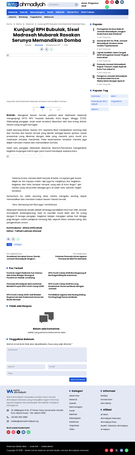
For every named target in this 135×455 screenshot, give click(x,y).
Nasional (39, 45)
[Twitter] (46, 49)
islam (113, 96)
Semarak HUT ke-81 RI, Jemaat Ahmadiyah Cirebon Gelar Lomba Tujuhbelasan (112, 43)
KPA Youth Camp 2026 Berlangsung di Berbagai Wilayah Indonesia (67, 274)
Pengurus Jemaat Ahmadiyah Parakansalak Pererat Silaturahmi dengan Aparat (112, 78)
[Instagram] (112, 2)
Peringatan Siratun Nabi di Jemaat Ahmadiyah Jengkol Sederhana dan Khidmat (111, 31)
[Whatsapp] (51, 49)
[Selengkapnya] (36, 391)
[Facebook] (122, 2)
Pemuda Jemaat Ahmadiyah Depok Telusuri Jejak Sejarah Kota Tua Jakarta (111, 66)
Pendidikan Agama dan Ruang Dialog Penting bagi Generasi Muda (66, 296)
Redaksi (28, 45)
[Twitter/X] (117, 2)
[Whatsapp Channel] (107, 7)
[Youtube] (107, 2)
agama (94, 109)
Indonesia (95, 96)
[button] (76, 4)
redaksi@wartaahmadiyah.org (24, 421)
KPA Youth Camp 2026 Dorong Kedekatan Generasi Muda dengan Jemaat (66, 286)
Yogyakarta (116, 101)
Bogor (18, 244)
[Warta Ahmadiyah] (26, 4)
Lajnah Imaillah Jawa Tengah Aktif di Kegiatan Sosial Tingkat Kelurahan (112, 55)
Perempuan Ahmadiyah (99, 102)
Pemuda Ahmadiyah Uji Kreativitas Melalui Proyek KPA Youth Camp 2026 (25, 285)
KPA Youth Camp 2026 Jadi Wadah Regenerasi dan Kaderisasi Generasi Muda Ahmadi (25, 297)
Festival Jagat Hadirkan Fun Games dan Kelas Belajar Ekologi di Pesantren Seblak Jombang (24, 275)
